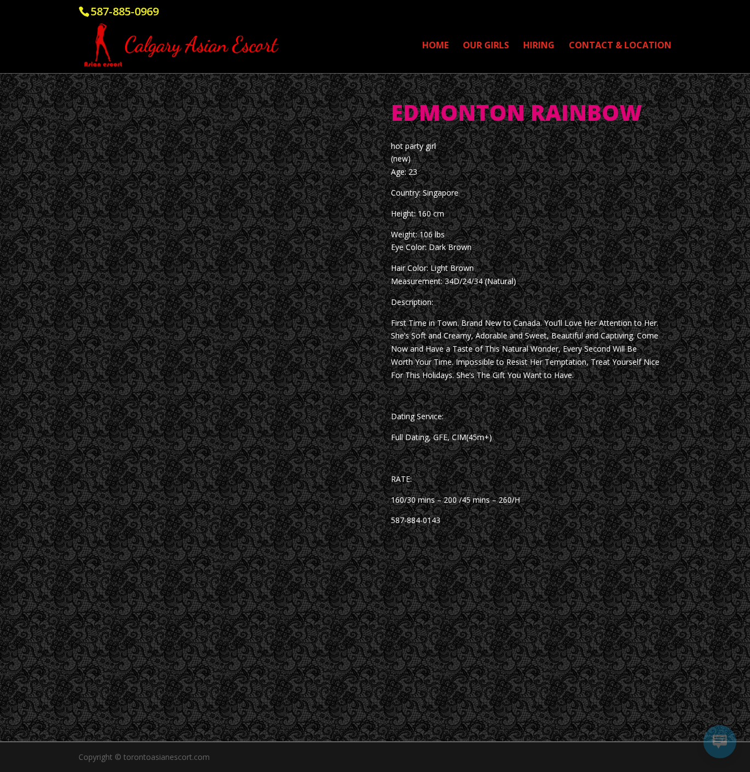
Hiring (539, 46)
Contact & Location (620, 46)
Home (435, 46)
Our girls (486, 46)
